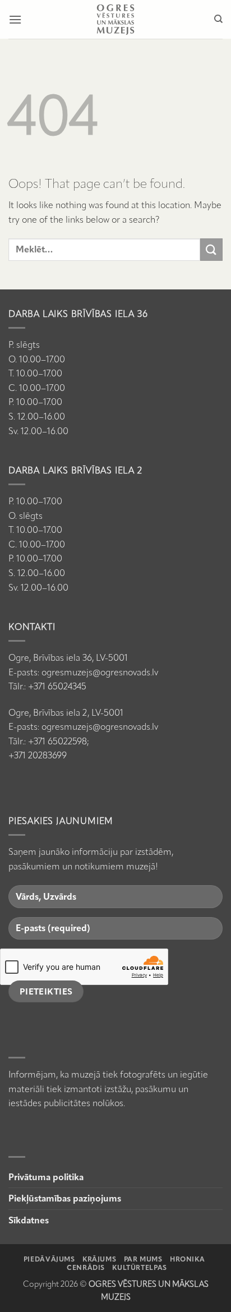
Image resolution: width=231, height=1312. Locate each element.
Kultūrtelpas (139, 1267)
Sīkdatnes (28, 1220)
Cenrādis (86, 1267)
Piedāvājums (49, 1259)
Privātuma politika (46, 1177)
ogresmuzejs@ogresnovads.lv (99, 672)
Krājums (99, 1259)
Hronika (187, 1259)
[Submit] (211, 249)
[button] (15, 19)
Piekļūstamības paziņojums (64, 1198)
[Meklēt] (218, 19)
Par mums (143, 1259)
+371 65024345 (57, 686)
